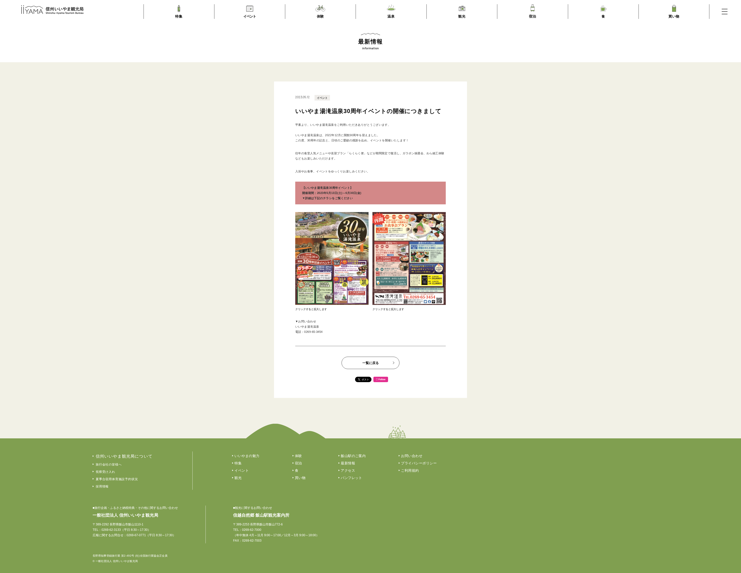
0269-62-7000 (251, 529)
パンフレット (351, 478)
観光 (238, 478)
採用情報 (102, 486)
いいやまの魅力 (246, 456)
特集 (238, 463)
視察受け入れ (105, 471)
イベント (322, 97)
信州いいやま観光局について (124, 456)
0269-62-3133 (111, 529)
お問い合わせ (411, 456)
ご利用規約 (410, 470)
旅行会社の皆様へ (109, 464)
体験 (298, 456)
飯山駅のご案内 (353, 456)
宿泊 (298, 463)
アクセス (348, 470)
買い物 (300, 478)
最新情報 (348, 463)
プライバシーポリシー (419, 463)
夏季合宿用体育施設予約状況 (117, 479)
